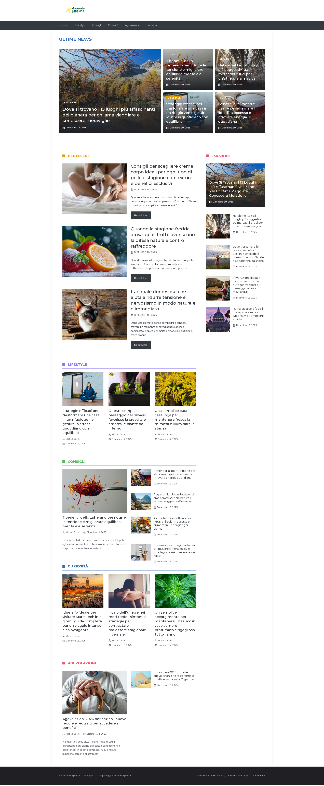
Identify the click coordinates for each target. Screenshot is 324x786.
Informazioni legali (239, 775)
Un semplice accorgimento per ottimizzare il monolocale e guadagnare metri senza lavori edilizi (174, 550)
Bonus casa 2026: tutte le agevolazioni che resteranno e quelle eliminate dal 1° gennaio (174, 676)
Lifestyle (80, 25)
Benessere (62, 25)
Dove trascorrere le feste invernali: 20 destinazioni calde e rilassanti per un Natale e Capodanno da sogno (248, 254)
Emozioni (152, 25)
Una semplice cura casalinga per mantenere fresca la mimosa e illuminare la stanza (175, 419)
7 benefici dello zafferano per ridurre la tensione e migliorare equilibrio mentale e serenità (186, 69)
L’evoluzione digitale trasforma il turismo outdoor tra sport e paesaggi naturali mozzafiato (246, 284)
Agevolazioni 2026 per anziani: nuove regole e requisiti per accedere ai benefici (94, 723)
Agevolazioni (132, 25)
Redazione (259, 775)
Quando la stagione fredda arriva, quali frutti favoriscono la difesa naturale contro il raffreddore (163, 237)
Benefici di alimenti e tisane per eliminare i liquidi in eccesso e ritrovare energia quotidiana (236, 113)
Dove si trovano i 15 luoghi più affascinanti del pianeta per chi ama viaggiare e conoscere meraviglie (108, 114)
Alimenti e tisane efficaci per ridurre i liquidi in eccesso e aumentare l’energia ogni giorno (172, 523)
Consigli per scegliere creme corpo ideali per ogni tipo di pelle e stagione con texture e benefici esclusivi (162, 174)
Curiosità (113, 25)
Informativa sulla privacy (211, 775)
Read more (140, 215)
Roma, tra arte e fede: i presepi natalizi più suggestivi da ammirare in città (248, 314)
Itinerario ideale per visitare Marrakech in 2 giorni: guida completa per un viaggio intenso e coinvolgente (82, 621)
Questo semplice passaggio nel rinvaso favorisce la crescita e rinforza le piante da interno (127, 419)
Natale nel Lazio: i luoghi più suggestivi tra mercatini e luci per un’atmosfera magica (248, 221)
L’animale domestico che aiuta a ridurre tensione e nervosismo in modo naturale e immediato (163, 300)
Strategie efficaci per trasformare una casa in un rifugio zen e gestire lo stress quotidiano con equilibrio (187, 113)
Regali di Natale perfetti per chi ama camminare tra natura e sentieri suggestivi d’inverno (175, 498)
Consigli (96, 25)
